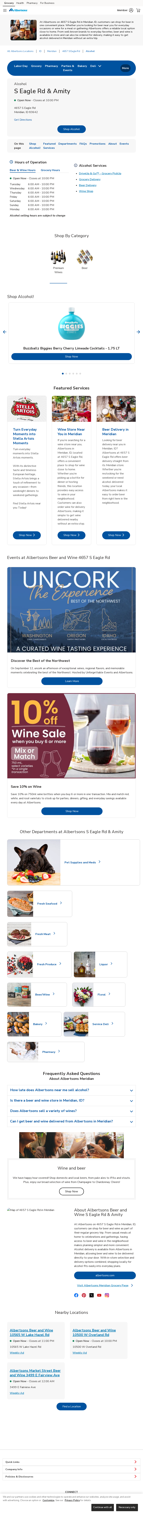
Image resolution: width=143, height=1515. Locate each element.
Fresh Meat (44, 934)
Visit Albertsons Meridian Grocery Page (105, 1286)
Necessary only (127, 1507)
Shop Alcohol (71, 129)
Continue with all (102, 1507)
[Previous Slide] (4, 331)
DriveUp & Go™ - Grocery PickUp (100, 173)
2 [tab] (66, 373)
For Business (47, 3)
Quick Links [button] (12, 1462)
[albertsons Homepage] (18, 10)
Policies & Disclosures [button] (19, 1476)
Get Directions (23, 120)
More (125, 68)
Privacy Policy (72, 1500)
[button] (125, 10)
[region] (71, 1504)
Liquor (105, 964)
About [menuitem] (112, 144)
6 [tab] (80, 373)
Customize (48, 1500)
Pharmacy (32, 3)
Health (20, 3)
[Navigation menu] (4, 10)
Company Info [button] (13, 1469)
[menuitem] (20, 68)
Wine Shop (86, 191)
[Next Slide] (138, 331)
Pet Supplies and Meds (80, 862)
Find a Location (74, 1406)
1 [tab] (63, 373)
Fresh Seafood (48, 903)
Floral (103, 994)
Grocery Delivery (89, 179)
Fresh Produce (48, 964)
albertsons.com (116, 1275)
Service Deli (102, 1024)
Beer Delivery (87, 185)
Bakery (39, 1024)
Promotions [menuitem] (98, 144)
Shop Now (85, 356)
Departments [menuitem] (67, 144)
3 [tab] (70, 373)
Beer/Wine (44, 994)
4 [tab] (73, 373)
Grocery (9, 3)
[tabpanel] (72, 333)
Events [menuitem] (124, 144)
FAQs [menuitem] (83, 144)
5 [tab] (77, 373)
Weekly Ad (17, 1353)
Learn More (84, 681)
